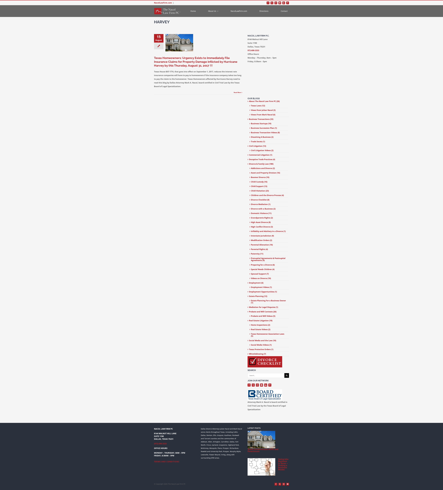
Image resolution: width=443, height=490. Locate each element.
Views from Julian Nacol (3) (263, 110)
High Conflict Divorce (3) (262, 227)
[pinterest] (287, 2)
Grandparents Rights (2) (262, 218)
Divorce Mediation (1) (260, 204)
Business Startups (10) (261, 123)
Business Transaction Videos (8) (265, 132)
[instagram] (275, 2)
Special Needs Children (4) (262, 269)
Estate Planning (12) (258, 296)
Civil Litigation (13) (257, 146)
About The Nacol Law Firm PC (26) (264, 101)
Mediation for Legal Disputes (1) (263, 307)
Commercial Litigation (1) (260, 155)
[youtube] (279, 2)
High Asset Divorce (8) (261, 222)
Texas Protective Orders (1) (261, 349)
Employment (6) (256, 283)
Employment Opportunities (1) (263, 292)
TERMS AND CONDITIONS (166, 461)
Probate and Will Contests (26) (262, 312)
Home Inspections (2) (260, 325)
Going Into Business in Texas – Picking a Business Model (283, 464)
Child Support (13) (259, 186)
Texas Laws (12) (258, 106)
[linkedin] (283, 2)
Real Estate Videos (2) (260, 329)
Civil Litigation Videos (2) (262, 150)
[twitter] (272, 2)
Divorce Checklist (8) (260, 200)
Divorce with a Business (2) (263, 209)
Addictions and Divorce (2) (263, 168)
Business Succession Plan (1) (264, 128)
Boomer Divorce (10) (260, 177)
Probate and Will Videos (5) (263, 316)
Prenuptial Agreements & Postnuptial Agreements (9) (268, 259)
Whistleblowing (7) (257, 354)
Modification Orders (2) (261, 240)
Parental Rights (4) (259, 249)
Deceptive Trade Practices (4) (262, 159)
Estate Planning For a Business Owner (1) (268, 302)
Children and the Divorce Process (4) (267, 195)
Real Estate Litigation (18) (260, 321)
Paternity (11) (257, 254)
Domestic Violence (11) (261, 213)
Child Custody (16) (259, 182)
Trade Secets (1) (258, 141)
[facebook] (268, 2)
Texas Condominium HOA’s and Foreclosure (263, 450)
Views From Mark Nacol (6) (263, 115)
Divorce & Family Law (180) (261, 164)
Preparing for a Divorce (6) (263, 265)
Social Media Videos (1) (261, 345)
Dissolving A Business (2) (262, 137)
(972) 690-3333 (160, 443)
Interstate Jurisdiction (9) (262, 236)
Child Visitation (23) (260, 191)
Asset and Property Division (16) (265, 173)
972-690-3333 (253, 50)
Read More (237, 92)
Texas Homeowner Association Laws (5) (267, 335)
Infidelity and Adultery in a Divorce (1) (268, 231)
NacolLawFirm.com (163, 2)
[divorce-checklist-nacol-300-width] (265, 357)
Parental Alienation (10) (262, 245)
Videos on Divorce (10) (261, 278)
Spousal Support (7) (260, 274)
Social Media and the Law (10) (262, 340)
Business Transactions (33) (261, 119)
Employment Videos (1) (261, 287)
